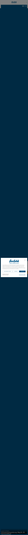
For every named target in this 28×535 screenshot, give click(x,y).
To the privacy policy (22, 274)
